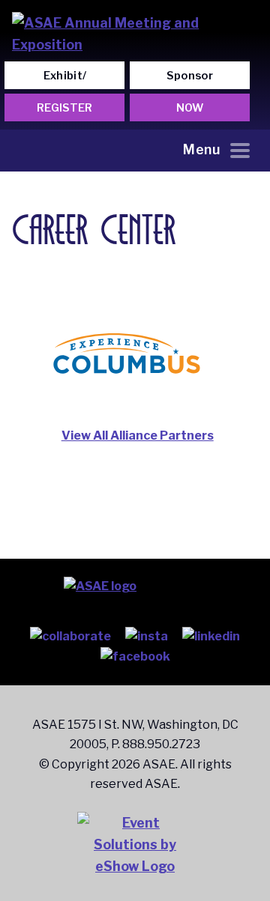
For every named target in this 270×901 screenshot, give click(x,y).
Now (189, 108)
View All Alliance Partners (138, 435)
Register (64, 108)
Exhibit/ (65, 75)
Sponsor (189, 75)
